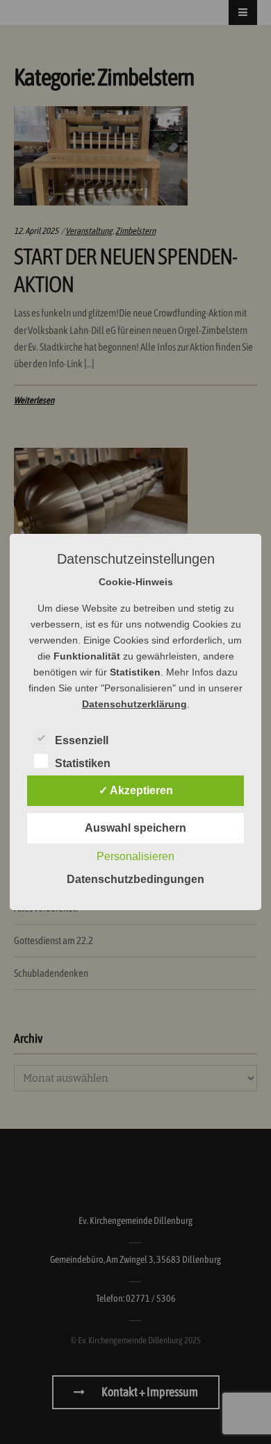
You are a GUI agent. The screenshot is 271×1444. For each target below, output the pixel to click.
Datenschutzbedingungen (135, 879)
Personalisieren (135, 856)
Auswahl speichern (135, 828)
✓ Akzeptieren (136, 790)
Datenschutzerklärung (134, 704)
